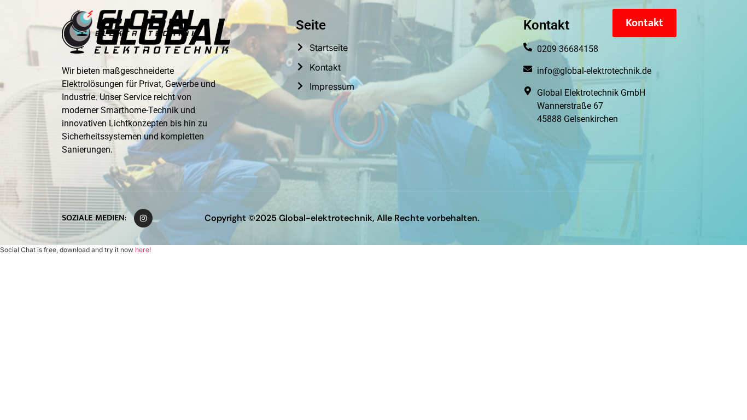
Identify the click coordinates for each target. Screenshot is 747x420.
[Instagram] (143, 218)
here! (143, 250)
